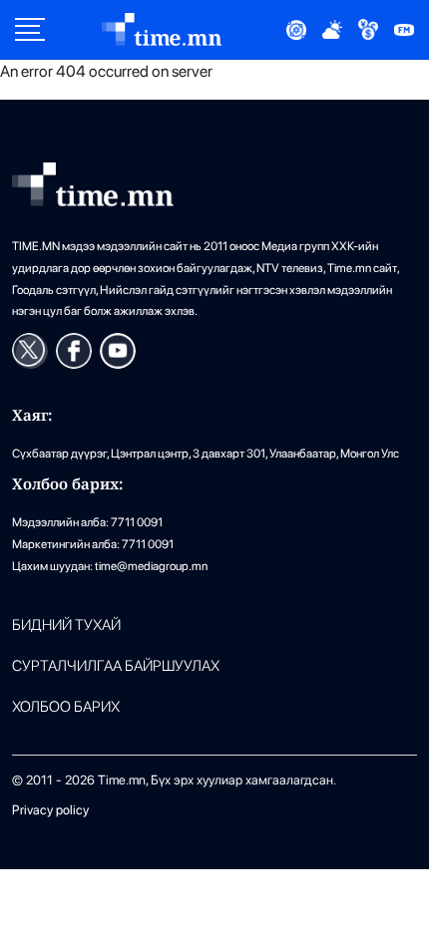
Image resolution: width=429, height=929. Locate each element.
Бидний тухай (66, 625)
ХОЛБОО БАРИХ (66, 707)
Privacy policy (50, 809)
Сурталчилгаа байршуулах (115, 666)
